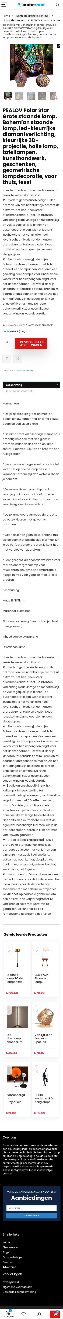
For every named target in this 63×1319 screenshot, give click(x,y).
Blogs (6, 1252)
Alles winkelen (11, 1247)
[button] (58, 46)
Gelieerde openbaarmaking (19, 1292)
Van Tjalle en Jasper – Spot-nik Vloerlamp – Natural (43, 1042)
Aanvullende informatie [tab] (19, 391)
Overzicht (9, 1262)
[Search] (57, 5)
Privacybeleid (11, 1282)
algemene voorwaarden (17, 1287)
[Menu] (4, 5)
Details (6, 331)
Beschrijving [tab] (13, 385)
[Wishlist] (24, 1314)
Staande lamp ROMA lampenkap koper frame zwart (15, 982)
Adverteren (9, 1267)
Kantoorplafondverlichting (32, 16)
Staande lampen (14, 20)
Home (6, 16)
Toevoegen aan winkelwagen (31, 344)
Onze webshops (12, 1257)
